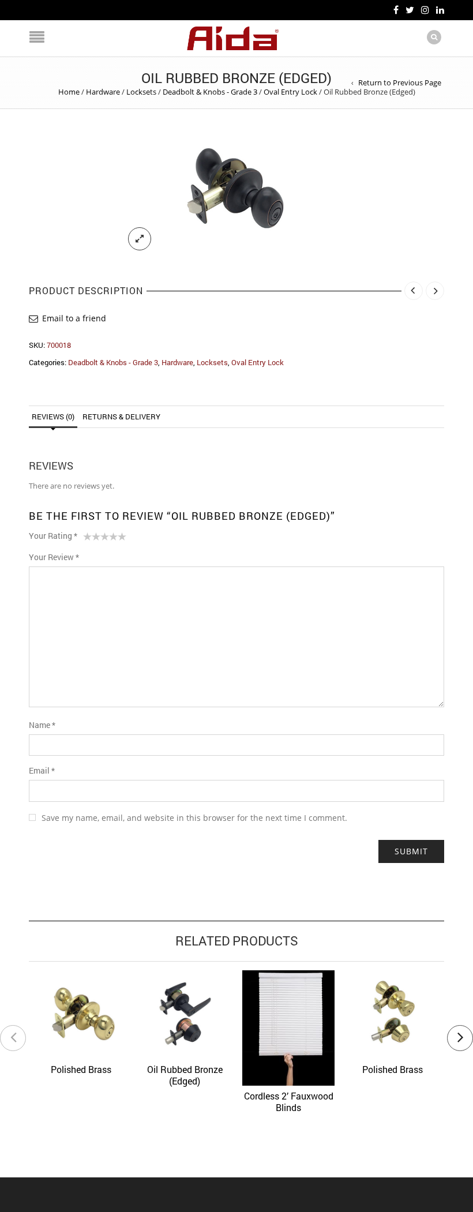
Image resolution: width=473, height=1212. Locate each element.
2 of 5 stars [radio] (91, 538)
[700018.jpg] (236, 193)
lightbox (139, 238)
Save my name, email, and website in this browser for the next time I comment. (194, 817)
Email (42, 770)
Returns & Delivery (121, 416)
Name (42, 724)
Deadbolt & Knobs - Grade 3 (210, 92)
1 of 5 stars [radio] (87, 538)
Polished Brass (81, 1069)
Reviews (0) (53, 416)
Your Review (54, 556)
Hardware (103, 92)
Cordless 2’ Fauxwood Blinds (288, 1101)
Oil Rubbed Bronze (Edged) (185, 1075)
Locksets (141, 92)
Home (69, 92)
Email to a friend (74, 318)
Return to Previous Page (399, 82)
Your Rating (53, 535)
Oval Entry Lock (290, 92)
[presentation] (13, 1038)
